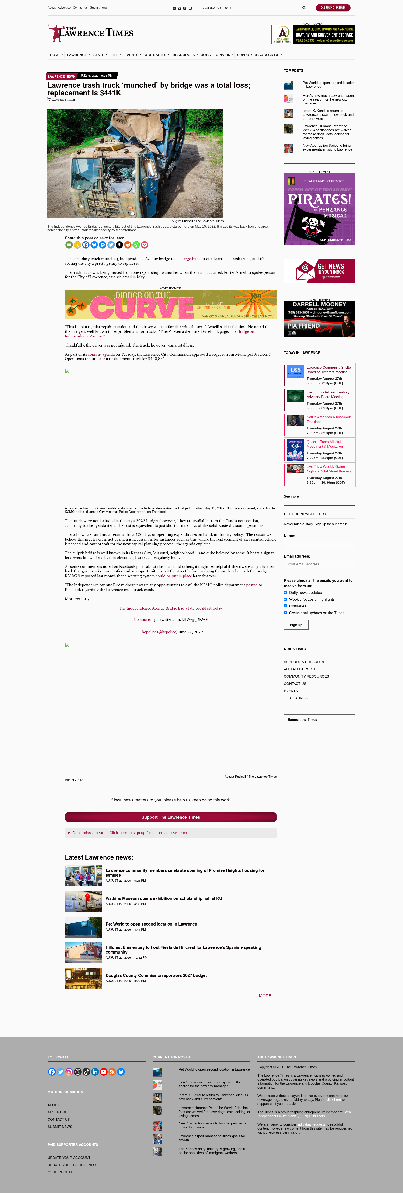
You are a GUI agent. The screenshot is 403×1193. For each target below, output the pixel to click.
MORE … (268, 995)
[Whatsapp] (136, 245)
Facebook (174, 8)
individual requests (311, 1124)
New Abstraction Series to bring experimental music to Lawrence (327, 147)
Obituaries (155, 55)
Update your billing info (72, 1164)
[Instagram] (69, 1072)
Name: (289, 535)
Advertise (64, 7)
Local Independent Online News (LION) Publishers (304, 1114)
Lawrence (77, 55)
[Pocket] (144, 245)
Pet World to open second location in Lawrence (151, 924)
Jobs (206, 55)
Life (114, 55)
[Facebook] (86, 245)
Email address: (297, 556)
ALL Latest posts (300, 668)
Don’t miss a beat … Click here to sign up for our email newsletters (131, 833)
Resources (184, 55)
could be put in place (174, 576)
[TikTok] (86, 1072)
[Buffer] (119, 245)
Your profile (60, 1171)
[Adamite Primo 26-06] (313, 34)
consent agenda (101, 355)
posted (252, 585)
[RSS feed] (112, 1072)
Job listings (296, 697)
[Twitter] (111, 245)
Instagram (185, 8)
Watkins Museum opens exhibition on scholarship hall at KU (164, 898)
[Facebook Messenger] (102, 245)
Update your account (69, 1157)
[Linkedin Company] (95, 1072)
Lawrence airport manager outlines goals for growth (212, 1138)
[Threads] (78, 1072)
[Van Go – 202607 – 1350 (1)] (171, 305)
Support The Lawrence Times (171, 817)
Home (55, 55)
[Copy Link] (77, 245)
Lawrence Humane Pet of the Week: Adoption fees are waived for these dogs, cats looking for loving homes (327, 132)
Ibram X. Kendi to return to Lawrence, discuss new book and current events (328, 115)
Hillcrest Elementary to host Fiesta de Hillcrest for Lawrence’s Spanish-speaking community (183, 949)
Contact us (80, 7)
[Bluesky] (94, 245)
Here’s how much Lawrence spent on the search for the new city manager (329, 99)
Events (131, 55)
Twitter (179, 8)
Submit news (99, 7)
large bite (190, 259)
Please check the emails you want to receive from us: (318, 583)
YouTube (190, 8)
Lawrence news (61, 76)
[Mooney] (320, 319)
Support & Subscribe (258, 55)
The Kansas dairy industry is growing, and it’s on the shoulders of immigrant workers (213, 1151)
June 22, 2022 (190, 633)
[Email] (69, 245)
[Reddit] (128, 245)
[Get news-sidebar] (320, 271)
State (98, 55)
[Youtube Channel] (104, 1072)
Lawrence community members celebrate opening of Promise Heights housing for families (185, 872)
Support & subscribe (304, 661)
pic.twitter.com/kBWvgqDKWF (181, 620)
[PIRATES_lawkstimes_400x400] (320, 209)
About (52, 7)
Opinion (223, 55)
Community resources (306, 676)
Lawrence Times (64, 99)
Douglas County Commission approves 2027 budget (156, 975)
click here (333, 1100)
